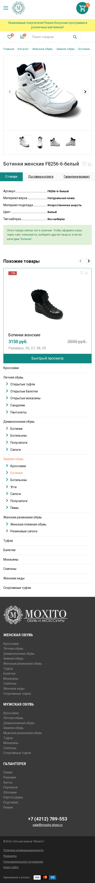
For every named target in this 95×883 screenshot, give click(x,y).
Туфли (8, 540)
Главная (8, 49)
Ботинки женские (24, 335)
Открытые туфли (22, 384)
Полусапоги (18, 442)
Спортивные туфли (17, 588)
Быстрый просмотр (47, 358)
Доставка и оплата (40, 176)
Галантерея (14, 764)
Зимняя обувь (65, 49)
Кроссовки (11, 368)
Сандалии (17, 405)
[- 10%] (47, 302)
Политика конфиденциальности (23, 850)
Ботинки (84, 49)
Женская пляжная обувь (28, 524)
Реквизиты (10, 856)
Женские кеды (14, 578)
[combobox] (49, 36)
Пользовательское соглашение (23, 861)
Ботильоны (18, 435)
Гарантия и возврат (76, 176)
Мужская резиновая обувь (22, 733)
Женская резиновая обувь (22, 517)
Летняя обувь (13, 377)
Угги (13, 487)
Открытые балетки (24, 391)
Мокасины (10, 559)
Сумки (7, 772)
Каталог (23, 49)
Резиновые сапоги (23, 531)
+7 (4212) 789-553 (47, 819)
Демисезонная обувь (19, 421)
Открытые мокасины (25, 398)
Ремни (8, 807)
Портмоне (10, 787)
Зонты (7, 782)
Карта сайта (11, 867)
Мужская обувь (18, 704)
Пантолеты (18, 412)
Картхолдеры (13, 797)
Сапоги (15, 449)
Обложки (10, 792)
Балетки (9, 550)
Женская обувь (42, 49)
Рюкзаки (9, 777)
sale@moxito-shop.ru (48, 825)
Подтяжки (10, 802)
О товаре (11, 176)
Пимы (14, 508)
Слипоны (9, 569)
